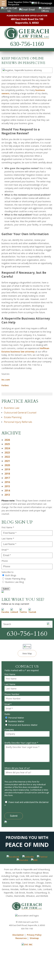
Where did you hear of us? (17, 768)
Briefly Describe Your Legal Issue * (21, 742)
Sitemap (34, 938)
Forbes (5, 385)
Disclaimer (18, 934)
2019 (6, 469)
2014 (6, 490)
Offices (45, 11)
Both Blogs (10, 575)
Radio (7, 714)
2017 (6, 478)
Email (32, 9)
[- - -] (3, 3)
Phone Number (11, 694)
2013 (6, 494)
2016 (6, 482)
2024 (6, 448)
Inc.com (6, 379)
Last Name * (8, 538)
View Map (27, 653)
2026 (6, 440)
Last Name (9, 684)
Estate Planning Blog (15, 578)
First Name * (8, 527)
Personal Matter (16, 717)
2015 (6, 486)
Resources (21, 938)
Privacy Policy (34, 934)
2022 (6, 456)
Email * (5, 549)
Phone (5, 560)
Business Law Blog (14, 582)
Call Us (12, 9)
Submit (6, 589)
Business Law (11, 408)
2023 (6, 452)
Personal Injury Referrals (18, 422)
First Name (9, 674)
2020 (6, 465)
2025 (6, 444)
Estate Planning (13, 417)
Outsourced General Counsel (20, 412)
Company (9, 729)
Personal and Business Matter (23, 724)
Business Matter (16, 721)
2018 (6, 473)
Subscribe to (8, 572)
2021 (6, 461)
